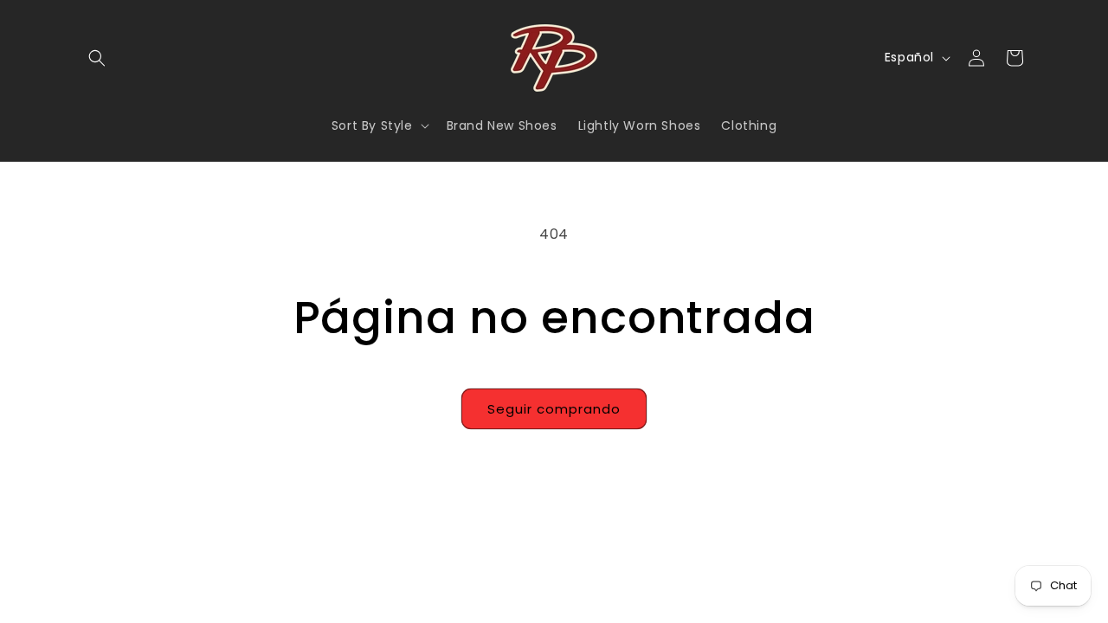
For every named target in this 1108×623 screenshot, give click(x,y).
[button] (97, 58)
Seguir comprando (554, 409)
